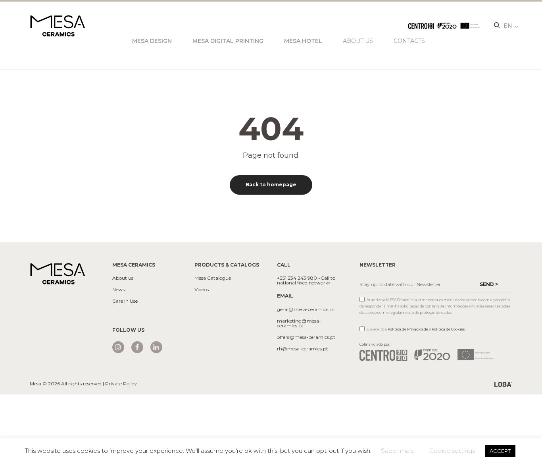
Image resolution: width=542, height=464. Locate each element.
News (118, 289)
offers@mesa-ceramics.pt (306, 337)
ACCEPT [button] (500, 451)
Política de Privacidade (408, 329)
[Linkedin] (156, 347)
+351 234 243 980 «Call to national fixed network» (306, 280)
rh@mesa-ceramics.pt (302, 348)
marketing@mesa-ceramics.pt (299, 323)
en (508, 25)
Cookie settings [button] (452, 450)
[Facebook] (137, 347)
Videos (201, 289)
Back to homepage (271, 185)
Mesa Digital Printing (227, 41)
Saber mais (397, 450)
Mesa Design (152, 41)
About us (358, 41)
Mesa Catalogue (212, 278)
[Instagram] (118, 347)
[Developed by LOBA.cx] (503, 383)
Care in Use (125, 301)
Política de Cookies (448, 329)
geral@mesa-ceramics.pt (305, 309)
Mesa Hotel (303, 41)
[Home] (57, 273)
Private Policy (121, 384)
